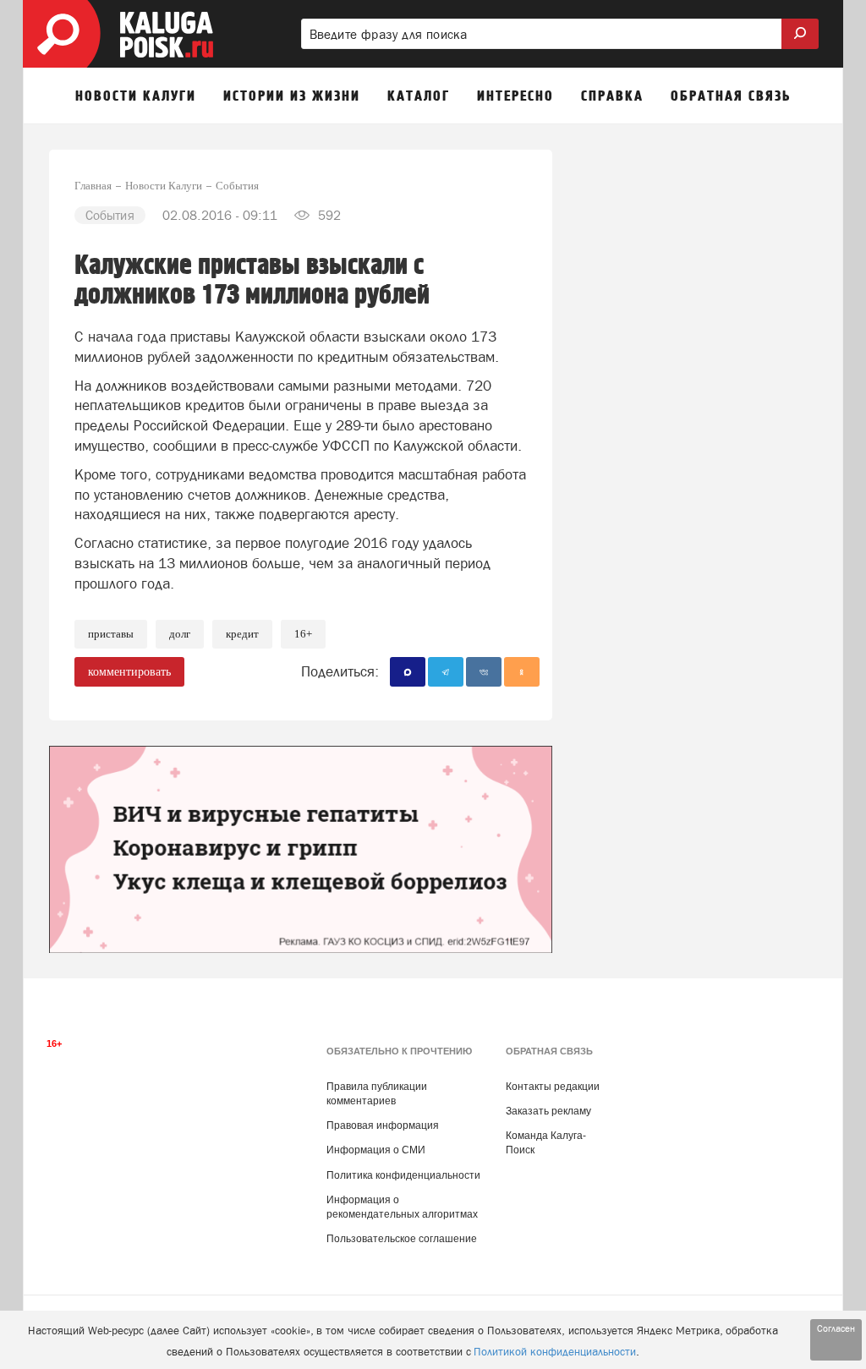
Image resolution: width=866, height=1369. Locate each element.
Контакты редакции (553, 1086)
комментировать (129, 671)
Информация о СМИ (375, 1150)
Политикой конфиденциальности (555, 1351)
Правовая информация (382, 1125)
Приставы (111, 633)
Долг (179, 633)
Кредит (242, 633)
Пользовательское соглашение (401, 1239)
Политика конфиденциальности (403, 1175)
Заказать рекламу (548, 1111)
